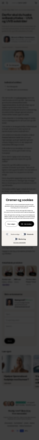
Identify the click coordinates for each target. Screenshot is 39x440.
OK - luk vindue (26, 224)
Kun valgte (11, 224)
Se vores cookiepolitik (19, 242)
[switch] (24, 234)
